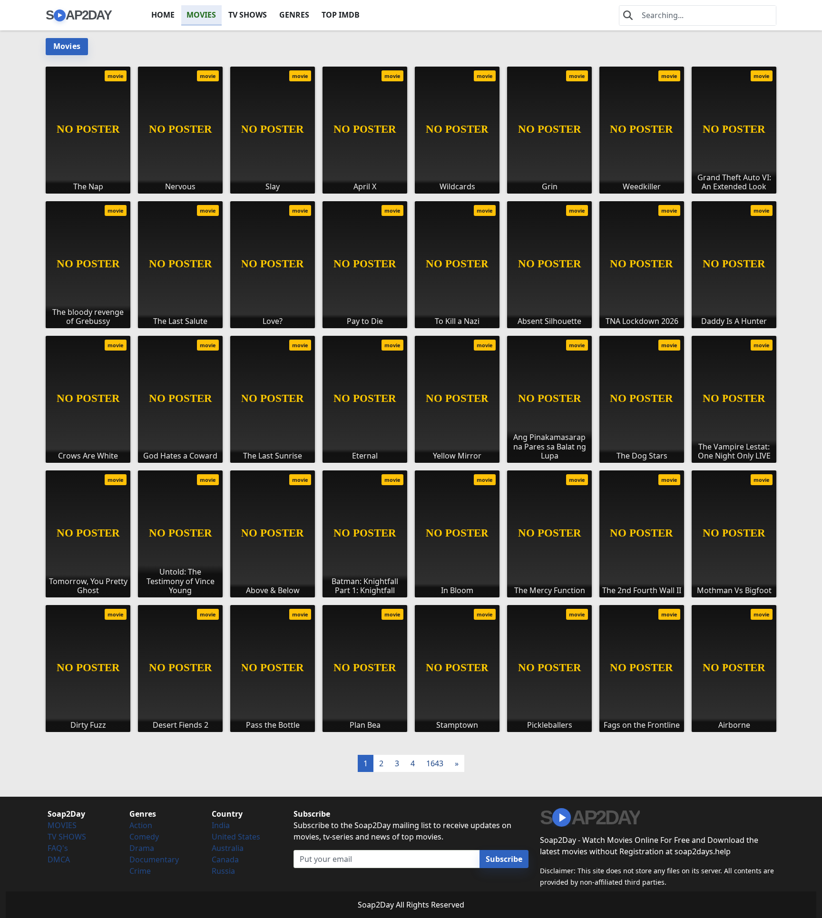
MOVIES (201, 15)
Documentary (154, 859)
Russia (223, 871)
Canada (225, 859)
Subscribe (504, 859)
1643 (434, 763)
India (221, 825)
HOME (163, 15)
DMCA (59, 859)
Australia (228, 848)
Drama (141, 848)
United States (236, 836)
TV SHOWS (247, 15)
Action (140, 825)
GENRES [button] (294, 15)
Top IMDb (341, 15)
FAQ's (58, 848)
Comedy (144, 836)
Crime (140, 871)
